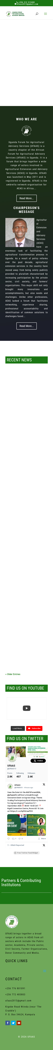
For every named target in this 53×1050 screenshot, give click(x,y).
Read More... (27, 198)
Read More (26, 42)
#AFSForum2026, (33, 792)
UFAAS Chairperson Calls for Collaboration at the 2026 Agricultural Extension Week (22, 606)
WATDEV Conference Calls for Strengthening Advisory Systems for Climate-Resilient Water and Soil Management (26, 29)
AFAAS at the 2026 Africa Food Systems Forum (23, 400)
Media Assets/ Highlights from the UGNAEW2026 (26, 503)
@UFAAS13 (11, 769)
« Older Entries (12, 674)
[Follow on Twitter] (13, 1023)
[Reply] (8, 838)
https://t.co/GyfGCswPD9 (21, 811)
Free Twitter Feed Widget (27, 853)
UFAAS (11, 765)
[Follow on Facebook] (7, 1023)
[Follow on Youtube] (19, 1023)
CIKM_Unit (17, 405)
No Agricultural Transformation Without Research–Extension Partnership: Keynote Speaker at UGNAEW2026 (25, 554)
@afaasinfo (12, 795)
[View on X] (44, 785)
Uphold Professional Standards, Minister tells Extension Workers (25, 656)
